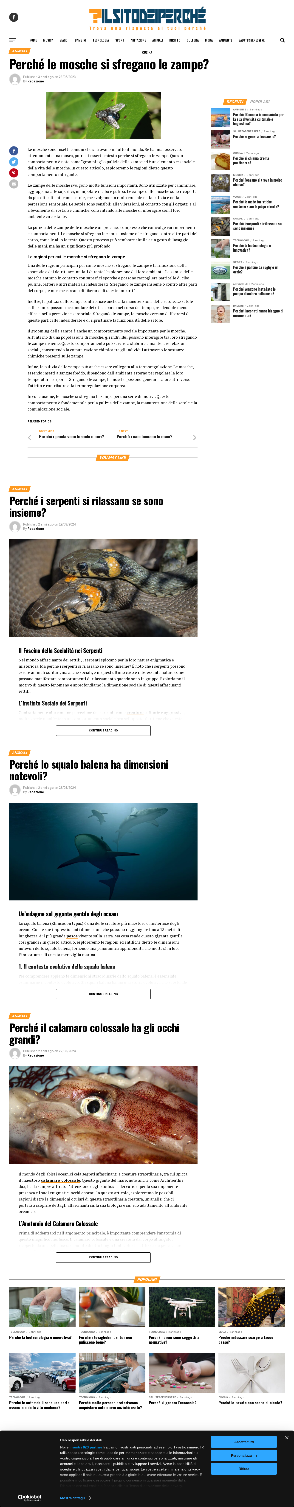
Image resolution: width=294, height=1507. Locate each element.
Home (33, 40)
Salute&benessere (252, 40)
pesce (72, 936)
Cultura (193, 40)
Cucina (147, 52)
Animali (157, 40)
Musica (48, 40)
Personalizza (241, 1455)
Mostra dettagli (72, 1498)
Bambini (80, 40)
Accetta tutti (244, 1442)
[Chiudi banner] (286, 1437)
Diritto (174, 40)
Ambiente (225, 40)
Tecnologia (101, 40)
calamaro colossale (60, 1180)
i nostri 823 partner (86, 1447)
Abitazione (138, 40)
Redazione (36, 81)
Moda (209, 40)
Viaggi (64, 40)
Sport (119, 40)
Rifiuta (244, 1469)
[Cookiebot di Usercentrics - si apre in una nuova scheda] (30, 1498)
